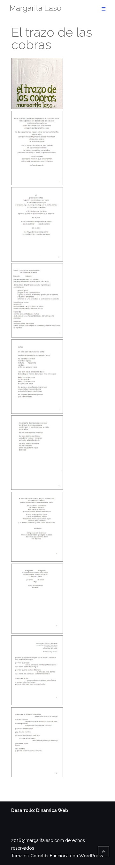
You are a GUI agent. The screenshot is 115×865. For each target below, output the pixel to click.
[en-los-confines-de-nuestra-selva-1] (37, 300)
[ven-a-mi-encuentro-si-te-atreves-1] (37, 670)
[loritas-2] (37, 452)
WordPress (91, 855)
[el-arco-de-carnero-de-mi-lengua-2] (37, 598)
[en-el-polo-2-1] (37, 224)
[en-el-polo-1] (37, 148)
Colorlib (39, 855)
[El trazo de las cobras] (37, 83)
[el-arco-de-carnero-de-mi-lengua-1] (37, 526)
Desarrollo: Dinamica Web (39, 810)
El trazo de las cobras (51, 38)
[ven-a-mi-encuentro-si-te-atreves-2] (37, 742)
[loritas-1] (37, 377)
